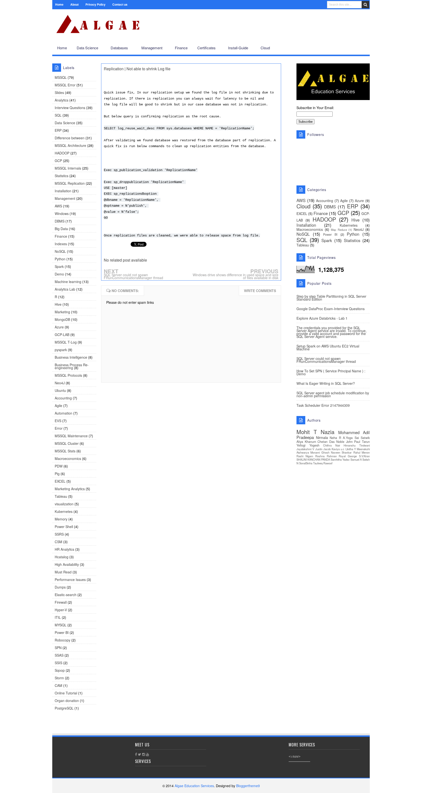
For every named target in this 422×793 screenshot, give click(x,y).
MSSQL (61, 77)
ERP (58, 130)
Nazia (327, 432)
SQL (58, 115)
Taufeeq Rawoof (322, 463)
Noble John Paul (348, 441)
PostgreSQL (64, 708)
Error (59, 428)
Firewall (61, 602)
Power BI (62, 632)
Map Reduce (339, 230)
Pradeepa (305, 437)
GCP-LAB (62, 334)
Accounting (63, 398)
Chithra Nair (331, 445)
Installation (63, 190)
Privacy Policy (95, 4)
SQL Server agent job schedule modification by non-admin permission (332, 394)
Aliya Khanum (306, 441)
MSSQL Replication (70, 183)
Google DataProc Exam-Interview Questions (330, 308)
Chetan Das (326, 441)
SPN (58, 647)
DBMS (59, 221)
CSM (58, 541)
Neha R (335, 438)
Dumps (60, 587)
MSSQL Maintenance (71, 435)
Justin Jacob (323, 449)
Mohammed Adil (354, 432)
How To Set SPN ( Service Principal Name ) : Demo (330, 372)
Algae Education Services (194, 785)
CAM (58, 685)
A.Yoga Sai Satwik (356, 438)
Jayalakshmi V (305, 449)
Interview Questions (70, 107)
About (74, 4)
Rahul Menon (361, 452)
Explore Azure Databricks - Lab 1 (322, 318)
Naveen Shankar (341, 452)
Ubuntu (60, 390)
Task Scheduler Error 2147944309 (323, 405)
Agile (58, 405)
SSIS (58, 662)
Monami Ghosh (319, 452)
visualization (64, 503)
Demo (59, 274)
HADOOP (62, 153)
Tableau (61, 496)
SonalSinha (305, 463)
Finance (61, 236)
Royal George (348, 456)
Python (60, 258)
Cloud (303, 206)
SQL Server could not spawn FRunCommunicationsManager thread (133, 276)
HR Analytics (64, 549)
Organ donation (67, 700)
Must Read (63, 571)
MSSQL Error (65, 84)
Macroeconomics (68, 458)
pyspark (61, 349)
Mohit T (306, 432)
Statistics (61, 175)
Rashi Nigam (304, 456)
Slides (59, 92)
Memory (61, 519)
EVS (58, 420)
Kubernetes (64, 511)
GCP (58, 160)
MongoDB (62, 319)
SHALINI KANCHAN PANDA (313, 459)
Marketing (62, 311)
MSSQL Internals (68, 168)
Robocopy (62, 640)
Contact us (119, 4)
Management (65, 198)
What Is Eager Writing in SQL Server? (325, 383)
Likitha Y (351, 449)
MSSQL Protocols (68, 375)
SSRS (59, 534)
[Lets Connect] (355, 47)
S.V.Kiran (364, 456)
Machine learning (68, 281)
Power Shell (64, 526)
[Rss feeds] (363, 47)
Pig (57, 473)
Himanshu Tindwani (357, 445)
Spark (59, 266)
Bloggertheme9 (248, 785)
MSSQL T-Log (66, 342)
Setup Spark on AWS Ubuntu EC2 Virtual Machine (327, 347)
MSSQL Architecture (70, 145)
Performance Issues (70, 579)
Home (59, 4)
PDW (59, 466)
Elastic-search (65, 594)
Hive (58, 304)
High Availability (67, 564)
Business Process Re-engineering (72, 366)
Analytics (61, 100)
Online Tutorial (66, 693)
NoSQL (60, 251)
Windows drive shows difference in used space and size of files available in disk (235, 276)
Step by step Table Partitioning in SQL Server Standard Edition (331, 298)
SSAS (59, 655)
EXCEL (60, 481)
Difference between (69, 137)
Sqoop (60, 670)
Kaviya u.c (338, 449)
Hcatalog (61, 556)
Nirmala (322, 437)
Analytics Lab (65, 289)
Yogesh (314, 445)
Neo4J (60, 382)
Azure (59, 327)
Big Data (61, 228)
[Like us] (339, 47)
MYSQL (60, 624)
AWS (58, 205)
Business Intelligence (71, 357)
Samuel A (356, 459)
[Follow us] (347, 47)
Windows (62, 213)
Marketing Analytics (70, 488)
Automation (63, 413)
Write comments (260, 290)
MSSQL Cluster (67, 443)
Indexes (61, 243)
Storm (59, 677)
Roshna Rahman (326, 456)
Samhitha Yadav (340, 459)
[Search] (365, 4)
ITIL (58, 617)
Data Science (65, 122)
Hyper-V (61, 609)
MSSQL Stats (65, 450)
